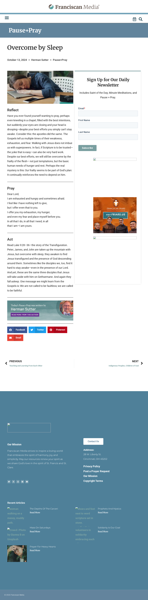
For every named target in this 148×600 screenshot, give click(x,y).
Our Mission (14, 444)
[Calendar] (135, 19)
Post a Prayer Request (96, 471)
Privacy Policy (91, 466)
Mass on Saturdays (40, 527)
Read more (35, 512)
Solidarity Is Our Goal (109, 527)
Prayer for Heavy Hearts (43, 546)
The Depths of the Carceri (44, 508)
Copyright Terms (93, 480)
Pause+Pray (25, 30)
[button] (6, 18)
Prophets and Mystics (109, 508)
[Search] (141, 19)
